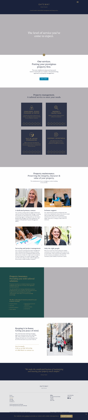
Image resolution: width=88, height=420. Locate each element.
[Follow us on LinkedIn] (70, 398)
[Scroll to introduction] (44, 55)
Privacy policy (52, 412)
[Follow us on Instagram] (68, 398)
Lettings (11, 399)
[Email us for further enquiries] (21, 350)
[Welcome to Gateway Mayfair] (44, 5)
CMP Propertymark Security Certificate (18, 405)
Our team (12, 400)
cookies (26, 416)
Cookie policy (58, 412)
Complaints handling (65, 412)
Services (11, 397)
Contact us (12, 401)
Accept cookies (66, 416)
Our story (44, 78)
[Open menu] (77, 2)
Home (11, 395)
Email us (69, 396)
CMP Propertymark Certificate (16, 404)
